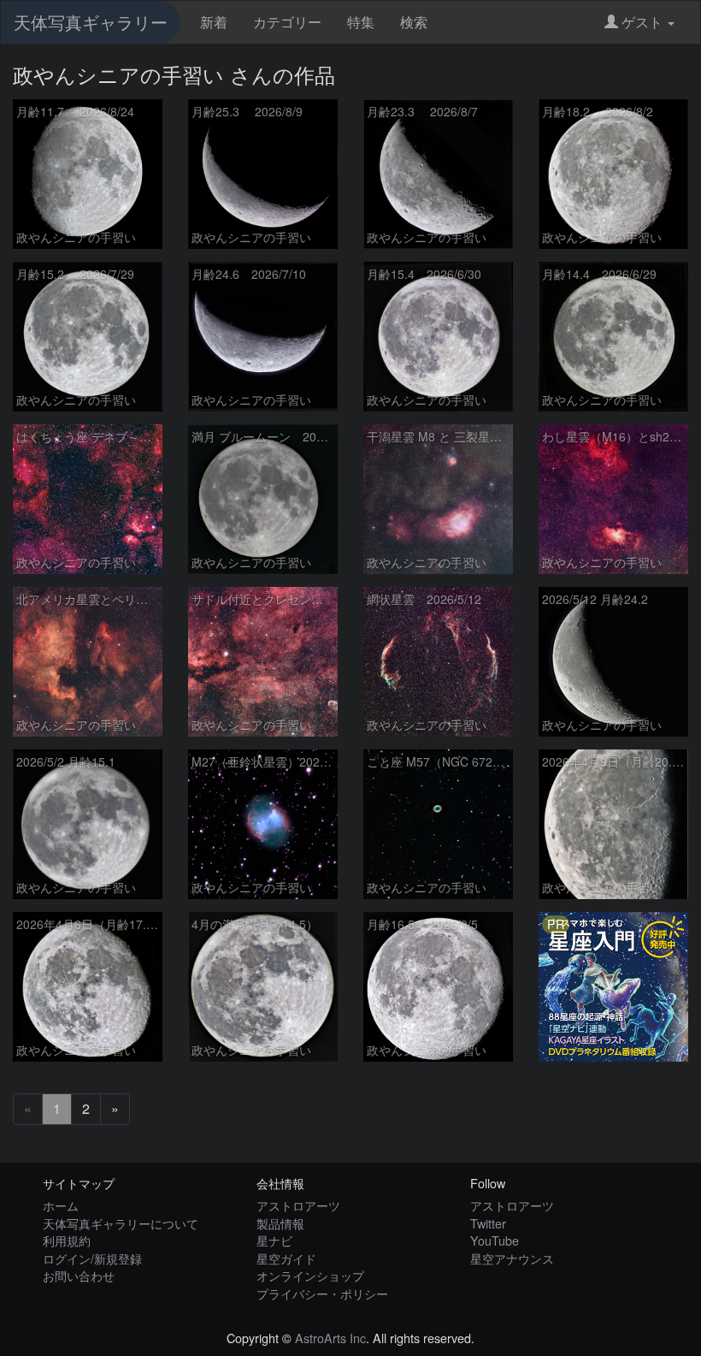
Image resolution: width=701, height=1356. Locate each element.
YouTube (494, 1240)
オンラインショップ (310, 1275)
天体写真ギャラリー (91, 21)
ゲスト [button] (642, 22)
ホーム (61, 1205)
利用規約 (67, 1240)
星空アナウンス (512, 1258)
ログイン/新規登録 (92, 1258)
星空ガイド (286, 1258)
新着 (213, 22)
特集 (360, 22)
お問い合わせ (79, 1275)
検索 (413, 22)
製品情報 (280, 1223)
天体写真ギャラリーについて (120, 1223)
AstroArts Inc (330, 1338)
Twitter (488, 1223)
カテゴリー (287, 22)
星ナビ (274, 1240)
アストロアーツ (298, 1205)
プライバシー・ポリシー (322, 1293)
